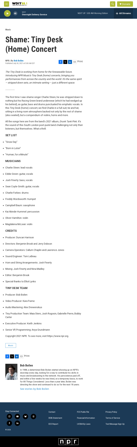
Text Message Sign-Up (115, 424)
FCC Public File (83, 412)
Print (80, 61)
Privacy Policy (111, 412)
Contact (52, 412)
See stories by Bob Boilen (34, 388)
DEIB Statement (55, 418)
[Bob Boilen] (11, 372)
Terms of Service (113, 418)
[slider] (19, 13)
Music (8, 29)
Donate (126, 4)
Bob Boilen (18, 60)
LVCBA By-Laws (83, 424)
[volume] (15, 13)
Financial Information (86, 418)
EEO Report (53, 424)
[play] (7, 13)
